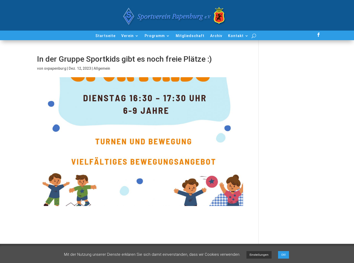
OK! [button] (283, 255)
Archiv (216, 36)
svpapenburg (55, 68)
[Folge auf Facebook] (318, 35)
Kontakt (236, 36)
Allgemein (102, 68)
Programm (155, 36)
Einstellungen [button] (259, 255)
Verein (127, 36)
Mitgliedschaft (190, 36)
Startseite (105, 36)
